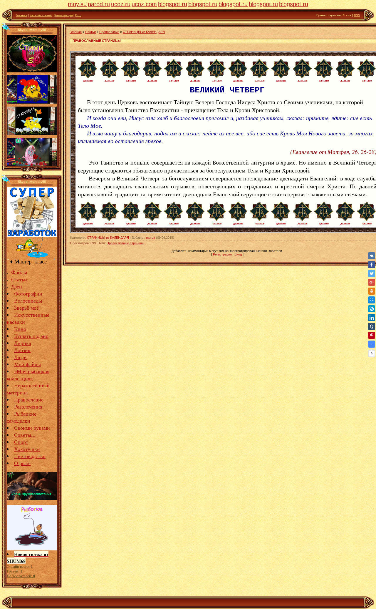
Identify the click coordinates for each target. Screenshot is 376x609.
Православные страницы (125, 243)
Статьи (90, 32)
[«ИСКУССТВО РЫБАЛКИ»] (32, 256)
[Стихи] (32, 71)
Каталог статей (41, 15)
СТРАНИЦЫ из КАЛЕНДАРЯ (144, 32)
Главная (21, 15)
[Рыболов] (32, 548)
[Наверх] (6, 26)
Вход (78, 15)
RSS (357, 15)
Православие (109, 32)
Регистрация (63, 15)
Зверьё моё (26, 307)
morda (150, 237)
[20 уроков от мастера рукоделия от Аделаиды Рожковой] (32, 497)
